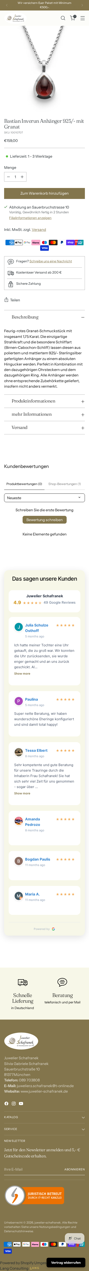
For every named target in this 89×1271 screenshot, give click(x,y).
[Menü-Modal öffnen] (82, 18)
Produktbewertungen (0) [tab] (24, 484)
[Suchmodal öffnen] (63, 18)
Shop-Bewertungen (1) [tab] (64, 484)
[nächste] (82, 5)
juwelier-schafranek (47, 1222)
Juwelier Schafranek (44, 596)
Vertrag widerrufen (66, 1263)
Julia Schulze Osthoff (36, 628)
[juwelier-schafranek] (15, 18)
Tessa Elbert (36, 750)
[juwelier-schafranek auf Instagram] (14, 1104)
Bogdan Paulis (37, 859)
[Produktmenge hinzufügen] (22, 176)
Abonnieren (74, 1169)
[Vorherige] (7, 5)
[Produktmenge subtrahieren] (8, 176)
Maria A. (32, 894)
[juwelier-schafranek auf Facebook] (7, 1104)
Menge (10, 167)
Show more (22, 673)
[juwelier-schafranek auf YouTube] (21, 1104)
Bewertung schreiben (44, 519)
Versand (39, 229)
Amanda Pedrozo (32, 822)
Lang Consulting (14, 1268)
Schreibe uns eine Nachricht (50, 261)
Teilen (15, 300)
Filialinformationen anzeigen (30, 218)
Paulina (31, 699)
